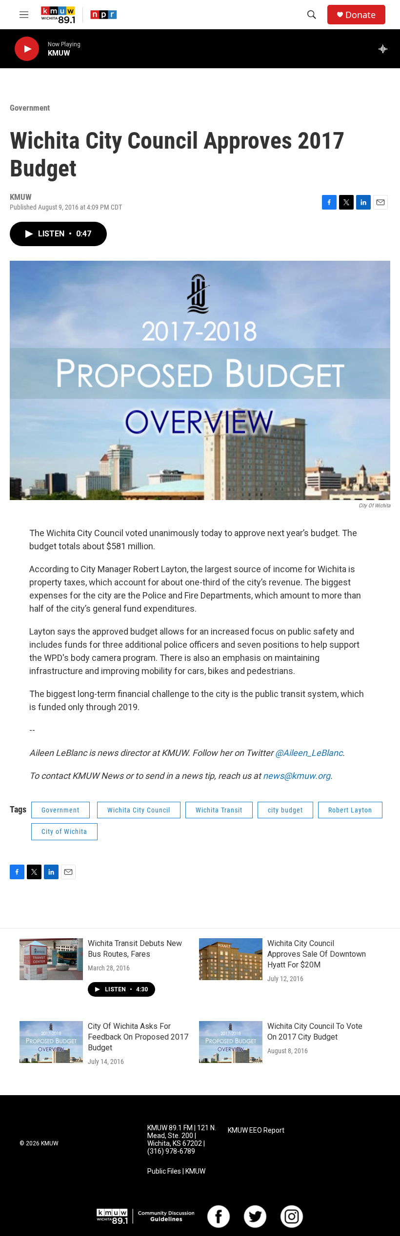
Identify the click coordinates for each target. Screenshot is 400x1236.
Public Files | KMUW (176, 1171)
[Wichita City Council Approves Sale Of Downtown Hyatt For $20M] (230, 959)
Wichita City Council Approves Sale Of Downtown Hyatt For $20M (316, 954)
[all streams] (385, 48)
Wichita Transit (219, 810)
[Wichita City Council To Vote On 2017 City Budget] (230, 1042)
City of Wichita (64, 831)
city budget (285, 810)
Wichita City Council (138, 810)
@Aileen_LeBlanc (308, 753)
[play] (27, 49)
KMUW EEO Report (256, 1130)
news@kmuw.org (296, 776)
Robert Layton (350, 810)
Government (30, 108)
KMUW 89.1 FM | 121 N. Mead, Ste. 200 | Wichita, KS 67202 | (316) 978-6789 (181, 1139)
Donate (360, 15)
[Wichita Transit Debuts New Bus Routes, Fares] (51, 959)
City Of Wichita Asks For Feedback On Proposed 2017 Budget (138, 1037)
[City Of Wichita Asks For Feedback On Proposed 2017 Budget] (51, 1042)
